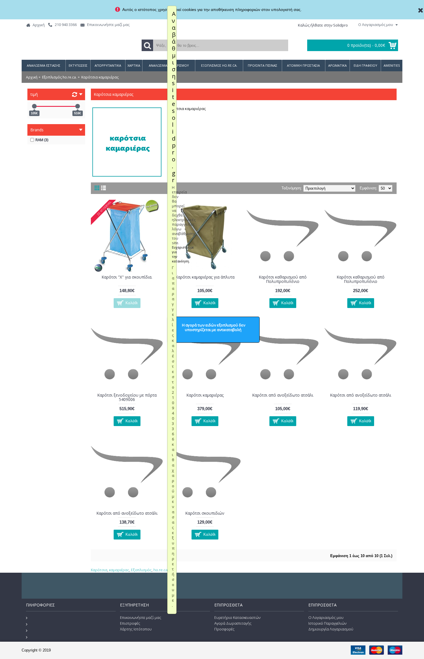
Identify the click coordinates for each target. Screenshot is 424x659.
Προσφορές (224, 629)
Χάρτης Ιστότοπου (136, 629)
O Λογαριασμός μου (326, 617)
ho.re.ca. (160, 569)
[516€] (77, 106)
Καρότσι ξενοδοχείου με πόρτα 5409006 (127, 397)
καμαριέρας (119, 569)
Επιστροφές (130, 623)
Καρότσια (99, 569)
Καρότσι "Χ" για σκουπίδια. (127, 277)
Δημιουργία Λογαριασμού (330, 629)
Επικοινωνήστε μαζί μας (140, 617)
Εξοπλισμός (141, 569)
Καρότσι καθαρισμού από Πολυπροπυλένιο (283, 279)
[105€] (34, 106)
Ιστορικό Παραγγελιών (327, 623)
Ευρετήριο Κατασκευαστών (237, 617)
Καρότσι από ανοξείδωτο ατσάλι (282, 395)
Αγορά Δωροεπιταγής (233, 623)
